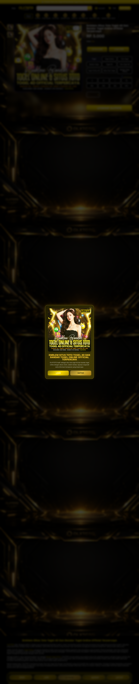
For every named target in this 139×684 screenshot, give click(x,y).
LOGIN (58, 373)
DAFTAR (81, 373)
